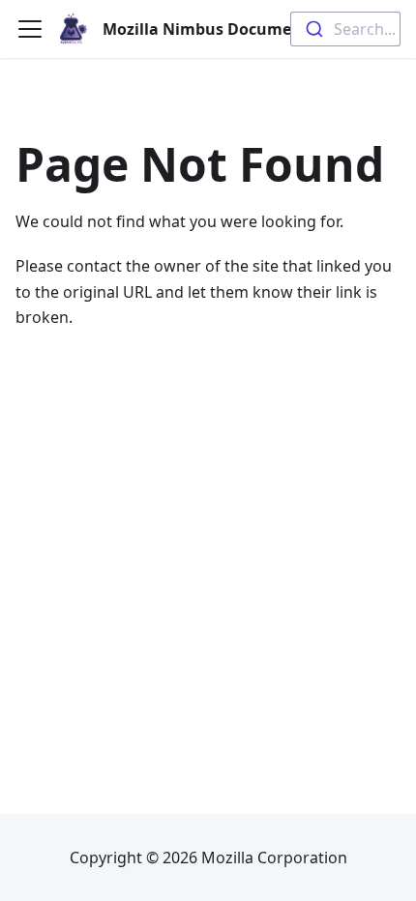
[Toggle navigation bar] (30, 29)
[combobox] (345, 29)
